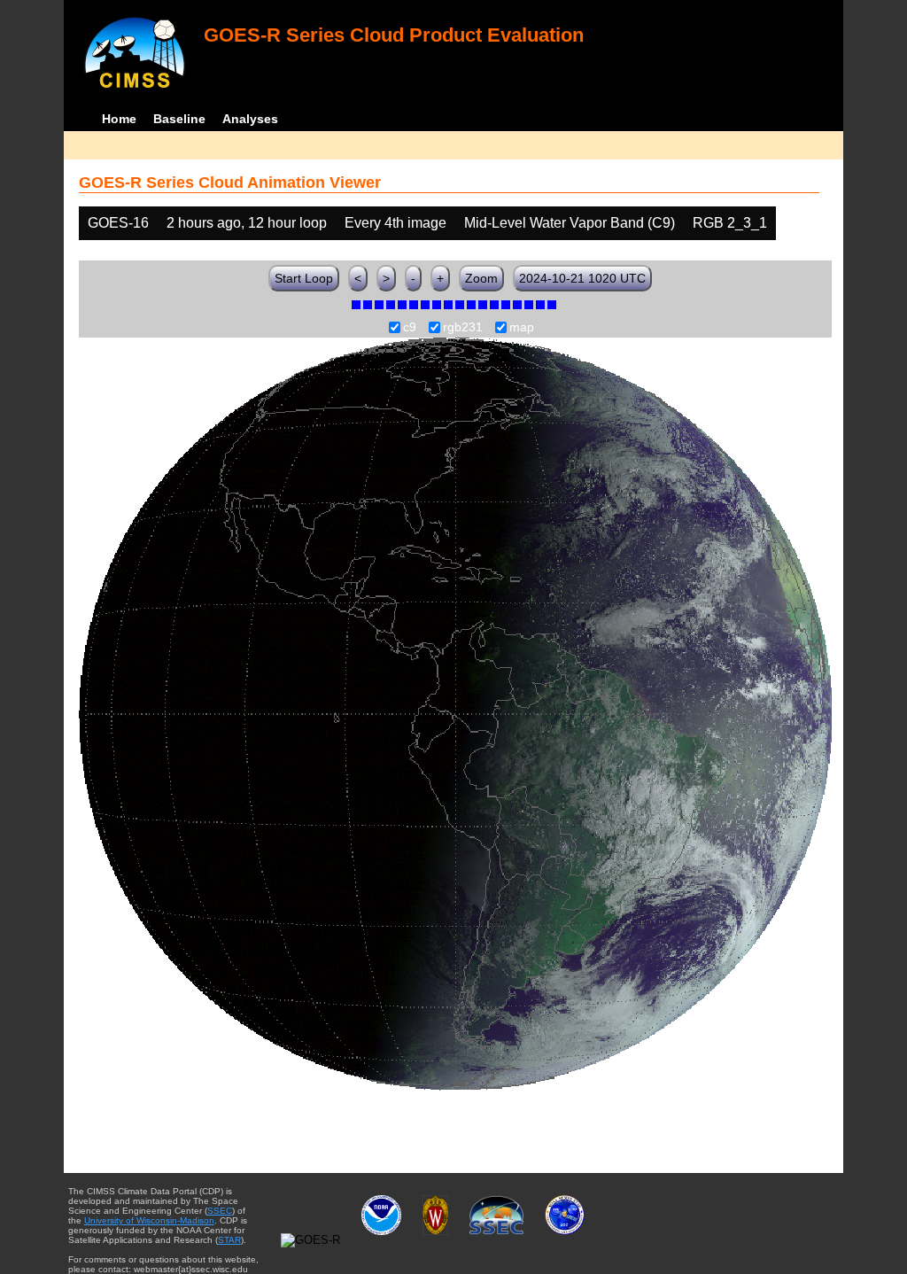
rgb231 (463, 328)
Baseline (179, 119)
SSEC (219, 1211)
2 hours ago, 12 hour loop (247, 222)
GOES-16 (118, 222)
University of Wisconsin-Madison (149, 1220)
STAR (229, 1240)
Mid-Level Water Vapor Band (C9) (569, 222)
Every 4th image (395, 222)
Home (119, 119)
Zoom (481, 278)
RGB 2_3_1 (730, 222)
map (521, 328)
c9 (409, 328)
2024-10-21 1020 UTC (582, 278)
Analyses (250, 119)
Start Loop (304, 278)
